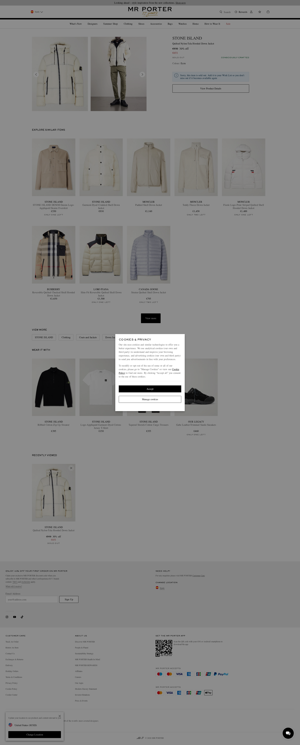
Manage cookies (150, 399)
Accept (150, 388)
